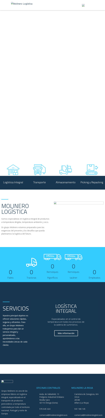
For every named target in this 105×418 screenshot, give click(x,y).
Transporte (39, 182)
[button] (52, 5)
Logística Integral (13, 182)
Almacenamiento (65, 182)
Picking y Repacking (92, 182)
